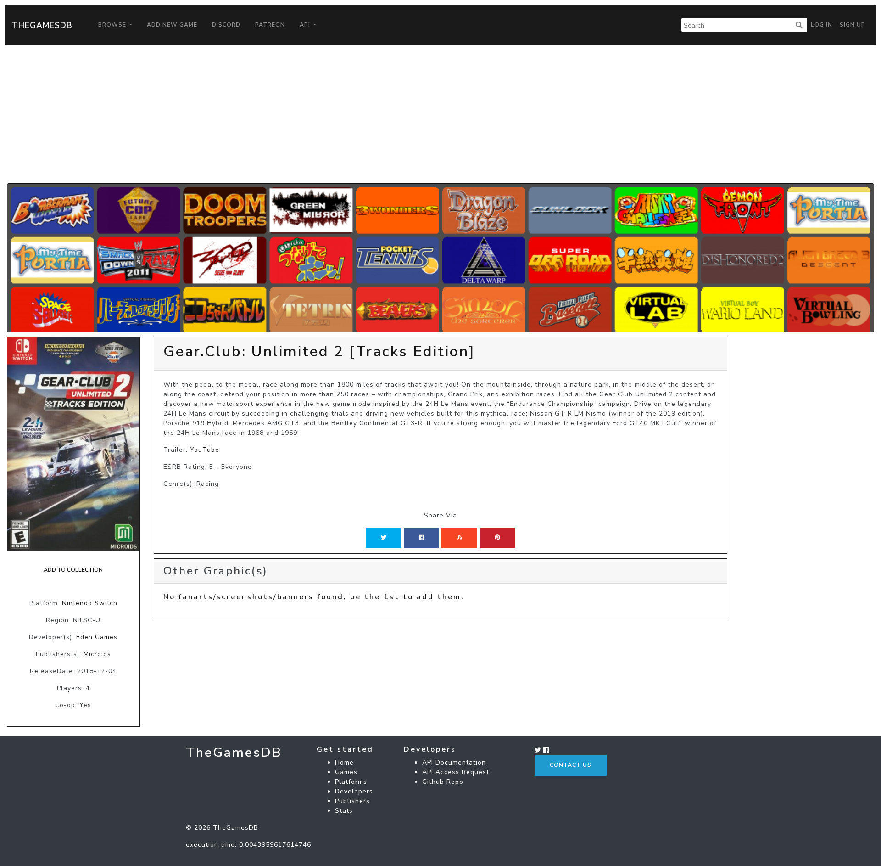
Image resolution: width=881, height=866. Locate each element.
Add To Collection (73, 570)
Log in (821, 24)
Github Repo (442, 781)
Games (346, 772)
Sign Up (852, 24)
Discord (226, 24)
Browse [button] (113, 24)
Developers (354, 791)
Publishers (352, 801)
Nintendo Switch (89, 603)
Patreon (270, 24)
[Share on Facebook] (421, 538)
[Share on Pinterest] (497, 538)
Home (344, 762)
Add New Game (172, 24)
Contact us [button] (570, 765)
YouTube (204, 449)
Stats (344, 810)
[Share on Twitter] (383, 538)
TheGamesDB (42, 25)
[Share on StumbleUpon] (459, 538)
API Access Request (455, 772)
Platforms (351, 781)
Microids (97, 654)
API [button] (306, 24)
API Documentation (454, 762)
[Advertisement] (440, 114)
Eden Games (96, 637)
